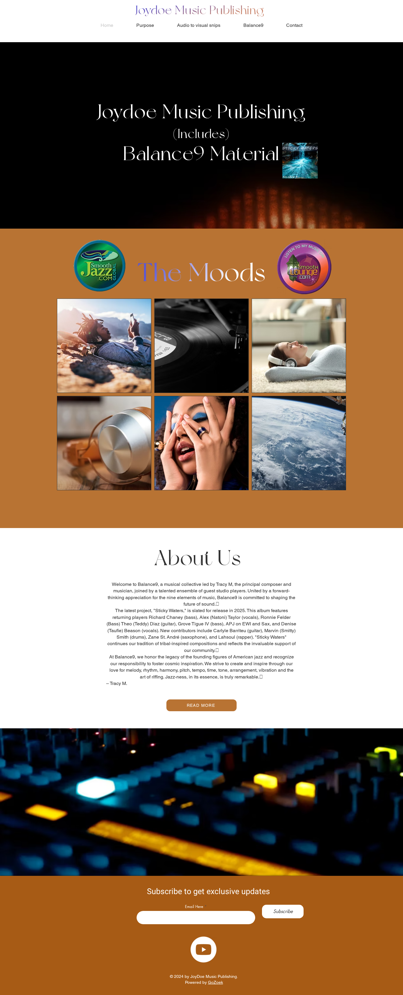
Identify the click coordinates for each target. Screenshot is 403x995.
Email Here (194, 907)
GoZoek (215, 982)
